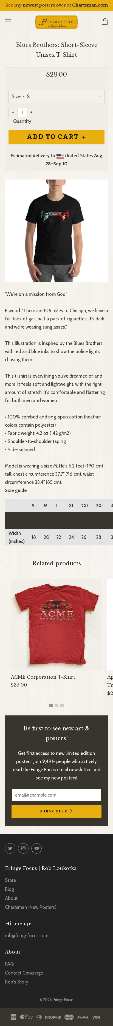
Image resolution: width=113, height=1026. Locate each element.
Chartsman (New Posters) (30, 907)
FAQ (9, 964)
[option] (56, 231)
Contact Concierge (24, 973)
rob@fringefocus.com (26, 935)
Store (10, 880)
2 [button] (56, 705)
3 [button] (62, 705)
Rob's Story (16, 982)
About (11, 898)
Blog (9, 889)
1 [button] (51, 705)
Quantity (22, 121)
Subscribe (53, 811)
